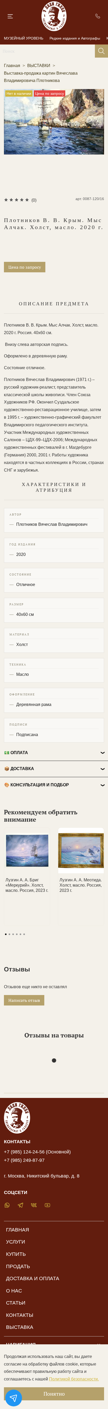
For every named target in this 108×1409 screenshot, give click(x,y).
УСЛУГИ (15, 1242)
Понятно (54, 1393)
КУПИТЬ (16, 1254)
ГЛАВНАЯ (17, 1230)
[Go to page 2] (9, 934)
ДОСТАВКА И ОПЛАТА (32, 1278)
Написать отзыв (24, 1000)
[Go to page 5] (20, 934)
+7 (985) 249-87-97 (24, 1160)
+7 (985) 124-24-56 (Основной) (37, 1151)
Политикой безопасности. (74, 1379)
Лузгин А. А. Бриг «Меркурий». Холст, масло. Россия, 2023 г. (27, 885)
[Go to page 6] (24, 934)
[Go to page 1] (6, 934)
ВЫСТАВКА (19, 1327)
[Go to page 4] (17, 934)
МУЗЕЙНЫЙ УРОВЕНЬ (23, 38)
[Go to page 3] (13, 934)
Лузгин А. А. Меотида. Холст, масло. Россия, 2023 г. (81, 885)
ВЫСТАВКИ (38, 65)
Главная (12, 65)
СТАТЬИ (15, 1303)
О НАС (14, 1291)
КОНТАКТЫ (19, 1315)
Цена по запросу (24, 267)
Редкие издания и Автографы (75, 38)
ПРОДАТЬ (18, 1266)
